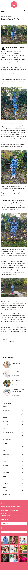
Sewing (4, 476)
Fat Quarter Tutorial (8, 432)
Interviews (5, 447)
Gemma (5, 436)
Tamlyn (5, 487)
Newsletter (5, 465)
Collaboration (6, 417)
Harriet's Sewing (7, 439)
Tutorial (5, 491)
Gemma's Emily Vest (8, 349)
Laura (9, 16)
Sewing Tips (6, 483)
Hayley (21, 22)
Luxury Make (6, 454)
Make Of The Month (8, 458)
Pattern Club (6, 469)
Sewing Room (6, 480)
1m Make (5, 406)
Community (6, 421)
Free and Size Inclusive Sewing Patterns (11, 506)
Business (5, 414)
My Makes (5, 461)
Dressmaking (4, 16)
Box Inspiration (6, 410)
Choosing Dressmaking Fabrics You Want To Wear (18, 391)
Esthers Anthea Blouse (8, 341)
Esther (4, 428)
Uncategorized (6, 494)
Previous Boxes (6, 472)
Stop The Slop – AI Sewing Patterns (10, 510)
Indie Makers (6, 443)
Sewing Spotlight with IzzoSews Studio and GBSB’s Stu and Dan (12, 514)
